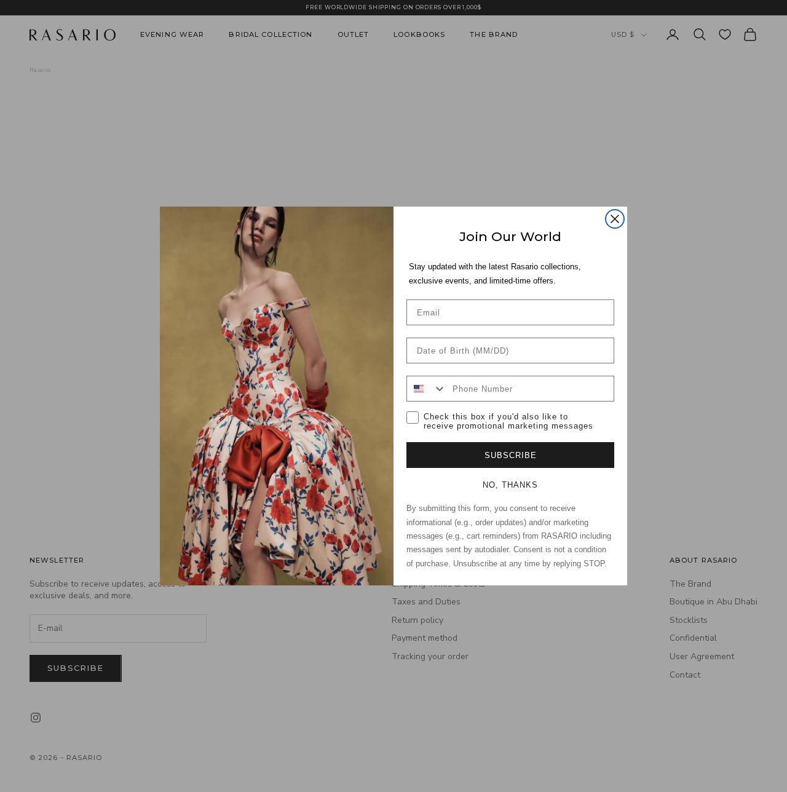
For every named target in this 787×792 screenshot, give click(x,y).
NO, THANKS (510, 484)
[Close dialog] (615, 219)
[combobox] (426, 388)
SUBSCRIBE (510, 455)
